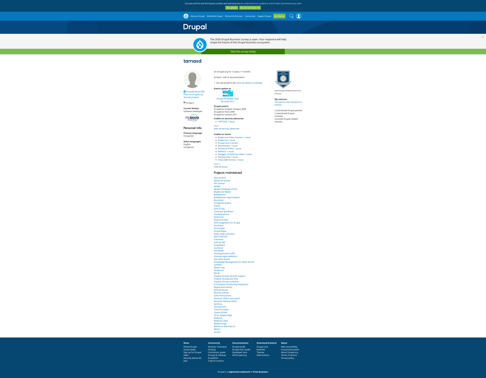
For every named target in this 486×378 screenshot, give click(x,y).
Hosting (212, 349)
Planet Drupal (190, 346)
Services (212, 346)
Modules (261, 349)
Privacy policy (287, 358)
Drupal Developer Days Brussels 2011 (228, 100)
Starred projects (191, 97)
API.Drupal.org (239, 355)
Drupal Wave (220, 231)
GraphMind (219, 245)
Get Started (279, 16)
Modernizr (219, 270)
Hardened (219, 250)
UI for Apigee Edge (223, 315)
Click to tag (219, 208)
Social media (190, 349)
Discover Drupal (197, 16)
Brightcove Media (222, 191)
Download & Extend (267, 343)
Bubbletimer (220, 194)
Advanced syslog (222, 180)
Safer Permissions (222, 295)
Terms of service (289, 355)
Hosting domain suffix (224, 253)
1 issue (231, 121)
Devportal (222, 140)
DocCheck (219, 225)
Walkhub (218, 318)
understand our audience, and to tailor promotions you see (271, 3)
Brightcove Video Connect (230, 137)
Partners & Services (233, 16)
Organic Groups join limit (226, 278)
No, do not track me (250, 7)
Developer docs (239, 352)
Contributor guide (216, 352)
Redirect (222, 151)
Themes (260, 352)
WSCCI (217, 329)
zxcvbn (217, 332)
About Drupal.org (289, 352)
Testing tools (224, 157)
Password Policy (226, 148)
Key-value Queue (222, 259)
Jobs (186, 360)
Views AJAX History (227, 159)
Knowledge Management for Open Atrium (234, 262)
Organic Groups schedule (226, 281)
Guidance (218, 247)
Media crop (219, 267)
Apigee (217, 186)
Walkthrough (220, 323)
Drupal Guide (238, 346)
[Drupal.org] (218, 27)
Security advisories (192, 358)
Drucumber (219, 228)
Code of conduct (216, 360)
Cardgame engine (222, 203)
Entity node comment (224, 233)
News (186, 343)
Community (250, 16)
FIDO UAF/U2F (220, 236)
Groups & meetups (217, 355)
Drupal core (223, 143)
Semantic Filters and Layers (227, 298)
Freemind (218, 239)
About (284, 343)
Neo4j (216, 273)
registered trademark (239, 371)
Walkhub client (221, 320)
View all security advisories (226, 128)
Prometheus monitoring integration (231, 284)
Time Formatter (221, 309)
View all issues (221, 166)
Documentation (240, 343)
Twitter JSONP (220, 312)
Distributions (263, 355)
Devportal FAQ (221, 219)
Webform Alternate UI (224, 326)
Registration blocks (223, 287)
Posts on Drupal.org (193, 94)
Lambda (218, 264)
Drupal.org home (186, 16)
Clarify (217, 205)
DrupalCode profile (195, 91)
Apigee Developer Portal (225, 189)
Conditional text (221, 214)
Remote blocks (221, 290)
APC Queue (219, 183)
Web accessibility (289, 346)
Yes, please (232, 7)
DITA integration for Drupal (227, 222)
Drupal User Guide (241, 349)
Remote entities (221, 292)
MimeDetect (224, 145)
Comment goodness (223, 211)
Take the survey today (243, 51)
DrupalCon (213, 358)
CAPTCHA (222, 121)
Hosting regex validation (225, 256)
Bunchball (218, 200)
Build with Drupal (215, 16)
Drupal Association (290, 349)
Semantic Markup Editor (225, 301)
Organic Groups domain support (229, 276)
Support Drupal (264, 16)
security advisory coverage (249, 82)
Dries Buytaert (260, 371)
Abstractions (220, 177)
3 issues (234, 143)
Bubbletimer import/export (227, 197)
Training (221, 346)
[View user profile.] (192, 79)
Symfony (218, 304)
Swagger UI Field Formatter (231, 154)
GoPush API (219, 242)
